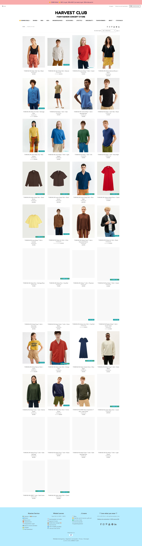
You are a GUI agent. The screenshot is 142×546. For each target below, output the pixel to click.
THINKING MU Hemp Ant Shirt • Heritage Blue (33, 112)
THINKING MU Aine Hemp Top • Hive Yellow (33, 155)
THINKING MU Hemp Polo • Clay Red (58, 283)
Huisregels (86, 539)
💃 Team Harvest (51, 525)
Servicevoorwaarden (77, 522)
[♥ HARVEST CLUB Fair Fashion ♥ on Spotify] (116, 27)
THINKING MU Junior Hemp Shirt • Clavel (108, 410)
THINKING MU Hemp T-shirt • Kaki (59, 112)
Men (42, 20)
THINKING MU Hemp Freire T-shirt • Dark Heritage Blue (83, 453)
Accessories (69, 20)
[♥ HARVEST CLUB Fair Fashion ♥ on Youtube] (114, 27)
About (110, 20)
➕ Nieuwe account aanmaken (30, 525)
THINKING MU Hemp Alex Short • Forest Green (58, 410)
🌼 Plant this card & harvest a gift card (81, 518)
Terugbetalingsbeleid (77, 523)
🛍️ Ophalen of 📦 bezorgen (30, 516)
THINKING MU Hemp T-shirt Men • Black (108, 112)
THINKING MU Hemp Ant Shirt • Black (108, 240)
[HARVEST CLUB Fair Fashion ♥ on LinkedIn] (118, 27)
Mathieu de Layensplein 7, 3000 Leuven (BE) (108, 519)
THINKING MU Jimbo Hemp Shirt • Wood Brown (33, 198)
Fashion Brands (100, 20)
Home (24, 26)
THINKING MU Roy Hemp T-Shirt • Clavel (108, 283)
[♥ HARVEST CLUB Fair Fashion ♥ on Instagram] (109, 27)
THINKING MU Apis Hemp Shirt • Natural (58, 71)
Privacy (81, 539)
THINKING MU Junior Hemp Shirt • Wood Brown (58, 198)
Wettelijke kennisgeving (59, 539)
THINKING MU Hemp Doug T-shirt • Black (58, 452)
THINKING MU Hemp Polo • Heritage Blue (34, 283)
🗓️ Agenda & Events (52, 521)
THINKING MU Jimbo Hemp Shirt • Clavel (58, 495)
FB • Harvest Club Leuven (53, 528)
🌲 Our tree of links (77, 520)
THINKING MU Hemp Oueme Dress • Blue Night (83, 367)
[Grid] (117, 31)
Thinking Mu (33, 72)
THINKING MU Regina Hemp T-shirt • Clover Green (108, 325)
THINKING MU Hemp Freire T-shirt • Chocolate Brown (83, 241)
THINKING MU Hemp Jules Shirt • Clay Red (83, 324)
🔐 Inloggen (26, 527)
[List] (118, 31)
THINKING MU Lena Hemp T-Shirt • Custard (34, 241)
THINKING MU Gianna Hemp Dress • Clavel (108, 197)
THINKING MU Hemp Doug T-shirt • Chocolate (33, 325)
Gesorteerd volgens (97, 30)
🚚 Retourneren (26, 520)
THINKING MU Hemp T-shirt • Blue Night (108, 154)
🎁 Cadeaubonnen (27, 522)
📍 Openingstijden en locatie (54, 519)
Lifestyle (79, 20)
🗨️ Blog (74, 516)
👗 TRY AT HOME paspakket (54, 526)
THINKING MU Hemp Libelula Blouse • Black (108, 71)
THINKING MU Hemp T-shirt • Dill (83, 154)
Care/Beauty (89, 20)
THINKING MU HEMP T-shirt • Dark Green (33, 495)
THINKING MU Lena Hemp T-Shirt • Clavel (83, 71)
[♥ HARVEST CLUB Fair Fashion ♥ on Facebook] (107, 27)
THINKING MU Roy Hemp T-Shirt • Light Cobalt (108, 453)
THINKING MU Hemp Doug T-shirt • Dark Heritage (33, 453)
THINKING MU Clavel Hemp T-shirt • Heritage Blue (83, 112)
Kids (48, 20)
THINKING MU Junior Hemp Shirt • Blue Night (83, 198)
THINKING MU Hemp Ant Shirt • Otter (58, 240)
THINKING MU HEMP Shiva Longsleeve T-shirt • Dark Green (83, 410)
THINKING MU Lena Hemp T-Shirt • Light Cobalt (58, 155)
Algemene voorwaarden (72, 539)
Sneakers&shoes (57, 20)
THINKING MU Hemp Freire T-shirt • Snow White (59, 325)
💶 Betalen (25, 518)
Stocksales (119, 20)
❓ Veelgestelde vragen (29, 523)
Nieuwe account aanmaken (121, 6)
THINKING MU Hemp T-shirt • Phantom (83, 283)
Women (35, 20)
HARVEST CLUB (74, 540)
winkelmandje (135, 6)
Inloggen (111, 6)
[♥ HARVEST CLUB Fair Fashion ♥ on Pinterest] (111, 27)
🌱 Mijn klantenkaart (27, 529)
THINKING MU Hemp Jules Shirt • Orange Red (58, 367)
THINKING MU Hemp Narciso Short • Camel (33, 367)
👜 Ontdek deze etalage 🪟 (54, 523)
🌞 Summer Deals (24, 20)
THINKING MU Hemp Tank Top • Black (34, 71)
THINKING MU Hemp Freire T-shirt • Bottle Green (34, 410)
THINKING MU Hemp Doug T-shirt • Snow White (108, 367)
